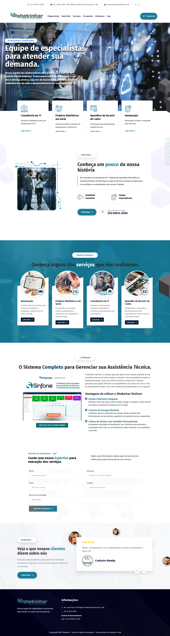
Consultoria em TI (99, 301)
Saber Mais (25, 131)
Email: (31, 483)
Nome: (31, 471)
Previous (137, 570)
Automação (27, 301)
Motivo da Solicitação (37, 495)
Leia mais (26, 320)
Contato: (90, 483)
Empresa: (90, 471)
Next (144, 570)
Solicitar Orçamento (41, 509)
